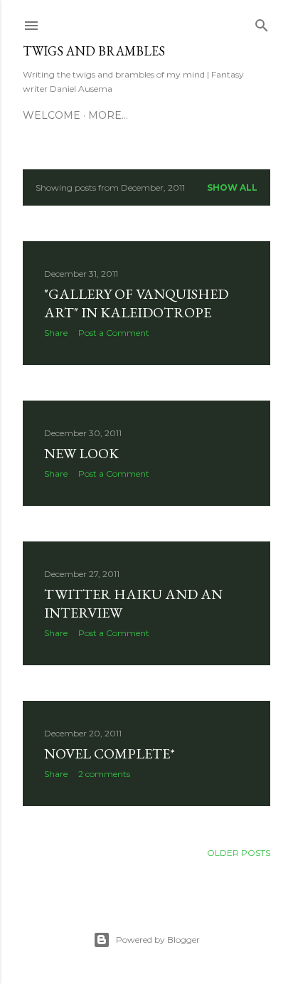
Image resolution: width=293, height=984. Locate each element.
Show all (232, 187)
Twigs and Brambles (94, 51)
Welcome (51, 115)
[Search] (261, 22)
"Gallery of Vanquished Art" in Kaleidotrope (136, 303)
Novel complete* (109, 753)
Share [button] (56, 332)
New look (81, 453)
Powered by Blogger (158, 939)
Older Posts (238, 852)
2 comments (104, 773)
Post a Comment (113, 332)
